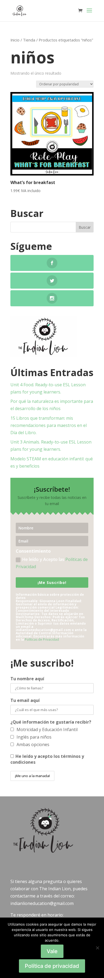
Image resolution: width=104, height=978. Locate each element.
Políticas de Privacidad (42, 639)
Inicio (14, 40)
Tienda (29, 40)
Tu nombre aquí (27, 679)
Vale (52, 951)
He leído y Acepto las (52, 563)
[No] (97, 947)
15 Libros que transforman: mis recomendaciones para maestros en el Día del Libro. (48, 425)
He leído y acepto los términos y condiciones (47, 759)
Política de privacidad (52, 966)
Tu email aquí (25, 700)
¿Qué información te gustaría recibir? (50, 722)
